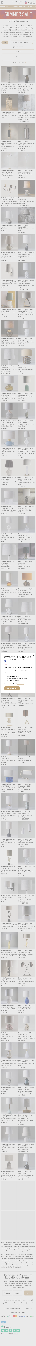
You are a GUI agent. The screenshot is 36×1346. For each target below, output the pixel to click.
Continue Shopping (12, 688)
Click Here (20, 684)
